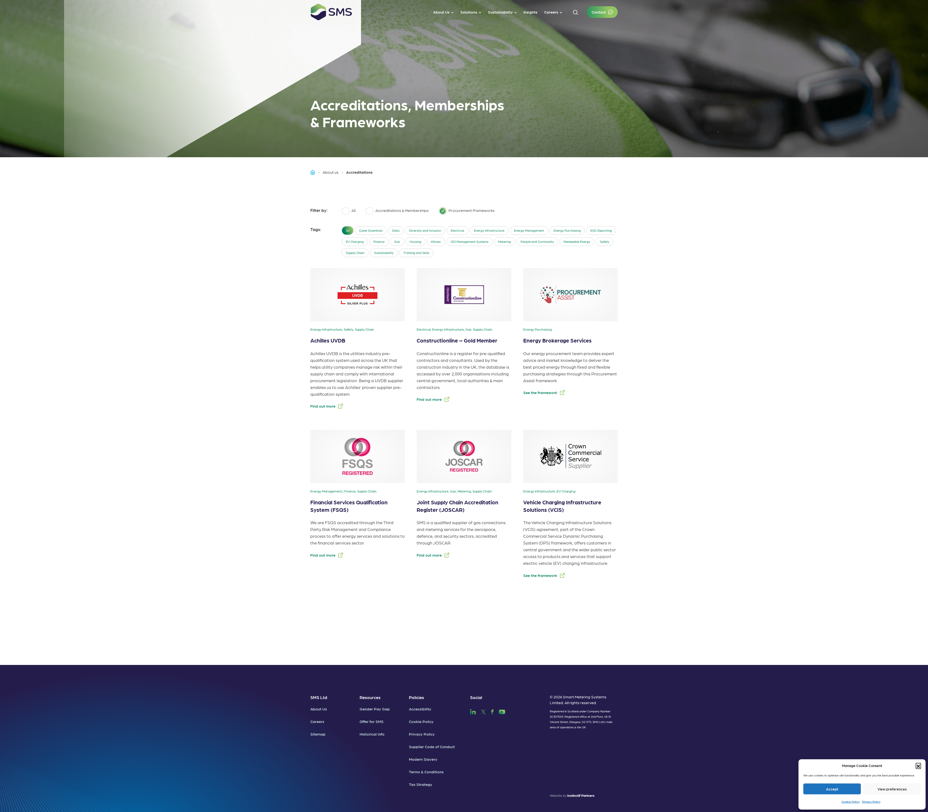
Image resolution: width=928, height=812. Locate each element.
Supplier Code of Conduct (432, 746)
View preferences (892, 789)
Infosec (436, 241)
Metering (504, 241)
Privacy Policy (871, 801)
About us (331, 172)
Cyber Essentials (371, 230)
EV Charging (355, 241)
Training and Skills (416, 252)
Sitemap (318, 734)
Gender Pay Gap (375, 709)
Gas (397, 241)
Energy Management (529, 230)
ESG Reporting (601, 230)
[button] (918, 765)
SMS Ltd (318, 697)
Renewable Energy (577, 241)
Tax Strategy (420, 784)
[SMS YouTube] (502, 711)
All (347, 230)
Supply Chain (355, 252)
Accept (832, 789)
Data (395, 230)
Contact (599, 12)
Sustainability (384, 252)
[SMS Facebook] (492, 711)
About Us (318, 709)
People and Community (537, 241)
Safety (604, 241)
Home (314, 172)
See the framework (540, 392)
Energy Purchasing (567, 230)
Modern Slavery (423, 759)
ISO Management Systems (469, 241)
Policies (416, 697)
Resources (370, 697)
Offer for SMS (372, 721)
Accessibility (420, 709)
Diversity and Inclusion (425, 230)
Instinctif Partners (580, 795)
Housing (415, 241)
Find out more (322, 406)
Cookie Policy (850, 801)
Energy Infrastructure (489, 230)
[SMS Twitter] (483, 711)
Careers (317, 721)
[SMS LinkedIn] (473, 711)
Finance (378, 241)
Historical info (372, 734)
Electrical (457, 230)
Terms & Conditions (426, 771)
